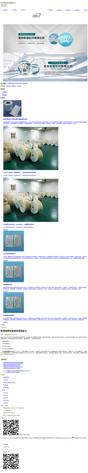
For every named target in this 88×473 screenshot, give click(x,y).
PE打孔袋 (5, 379)
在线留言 (77, 10)
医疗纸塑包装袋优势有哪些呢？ (13, 363)
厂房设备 (5, 402)
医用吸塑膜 (6, 377)
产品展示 (14, 10)
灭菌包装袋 (24, 83)
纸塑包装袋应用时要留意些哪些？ (13, 362)
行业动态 (19, 86)
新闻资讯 (68, 10)
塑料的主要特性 (13, 372)
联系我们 (59, 10)
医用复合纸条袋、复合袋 (9, 382)
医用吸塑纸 (10, 83)
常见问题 (4, 95)
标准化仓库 (6, 400)
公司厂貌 (5, 392)
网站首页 (5, 10)
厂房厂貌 (23, 10)
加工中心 (5, 395)
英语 (86, 10)
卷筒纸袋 (5, 385)
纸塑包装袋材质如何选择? (11, 365)
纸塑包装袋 (19, 83)
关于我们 (50, 10)
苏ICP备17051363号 (67, 438)
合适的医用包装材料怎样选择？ (13, 366)
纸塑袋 (14, 83)
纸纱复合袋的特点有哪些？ (12, 368)
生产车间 (5, 397)
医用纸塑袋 (6, 387)
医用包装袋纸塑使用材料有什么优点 (18, 370)
